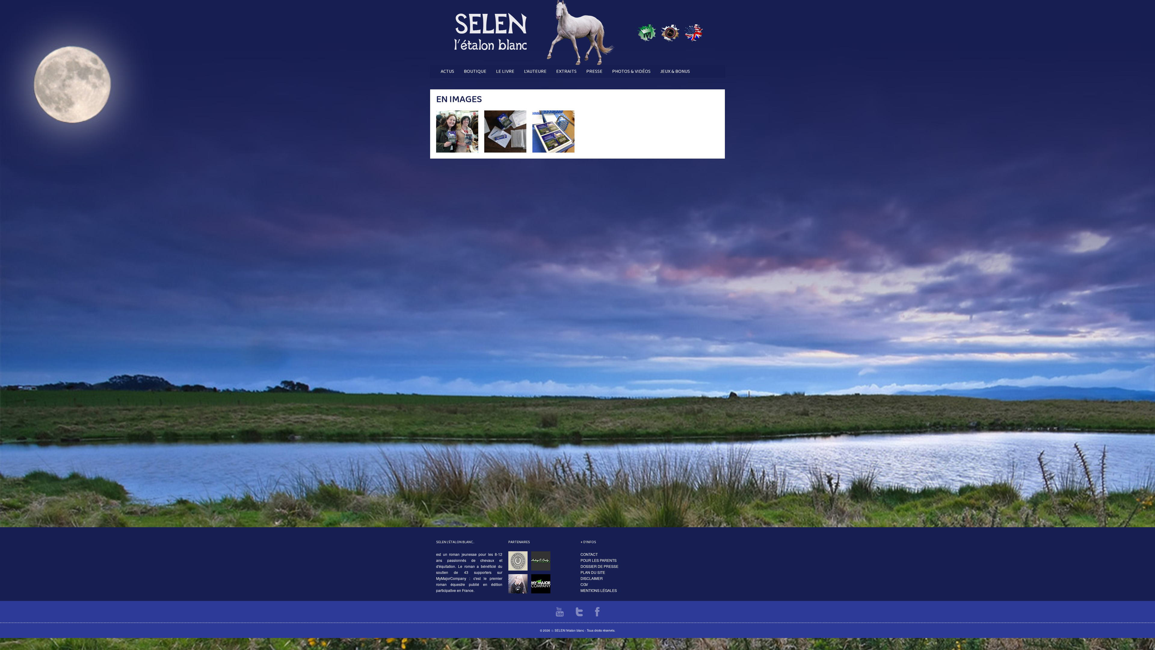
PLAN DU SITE (593, 572)
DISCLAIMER (592, 578)
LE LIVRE (505, 71)
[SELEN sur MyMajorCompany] (647, 63)
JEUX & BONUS (675, 71)
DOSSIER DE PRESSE (599, 566)
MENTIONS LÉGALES (599, 590)
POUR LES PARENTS (599, 560)
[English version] (693, 63)
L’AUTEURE (535, 71)
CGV (584, 584)
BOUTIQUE (475, 71)
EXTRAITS (566, 71)
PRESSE (594, 71)
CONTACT (589, 554)
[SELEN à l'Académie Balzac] (670, 63)
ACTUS (447, 71)
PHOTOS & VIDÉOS (631, 71)
